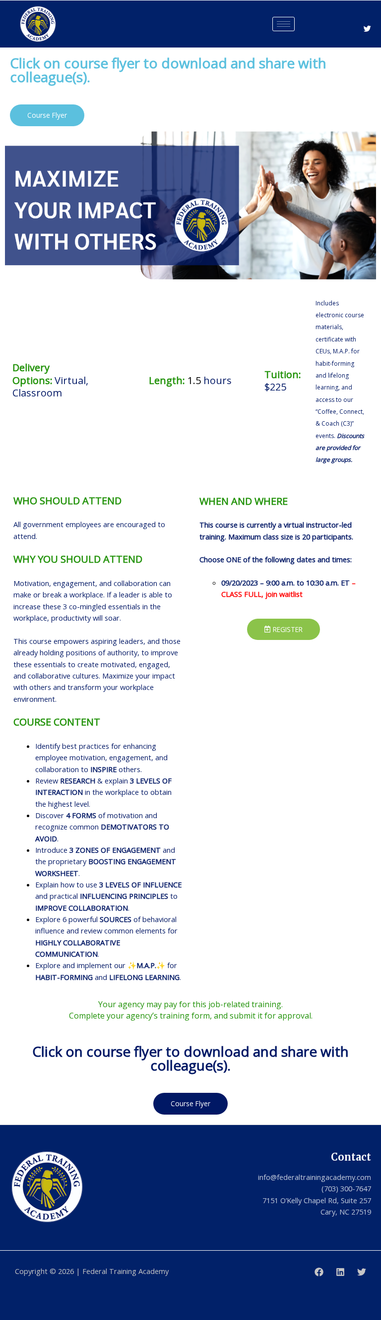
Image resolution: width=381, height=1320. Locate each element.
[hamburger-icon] (283, 24)
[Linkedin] (340, 1272)
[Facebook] (319, 1272)
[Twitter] (367, 29)
